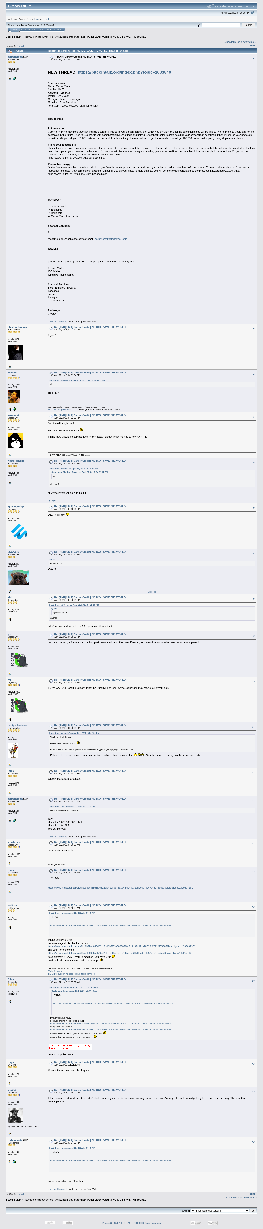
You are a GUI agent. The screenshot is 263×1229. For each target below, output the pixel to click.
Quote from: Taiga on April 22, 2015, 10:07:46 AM (72, 913)
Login (41, 30)
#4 (254, 417)
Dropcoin (152, 592)
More (60, 30)
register (47, 19)
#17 (253, 981)
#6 (254, 508)
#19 (253, 1091)
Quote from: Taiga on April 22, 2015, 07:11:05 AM (72, 806)
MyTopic (52, 501)
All (22, 46)
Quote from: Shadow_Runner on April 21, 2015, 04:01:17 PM (77, 380)
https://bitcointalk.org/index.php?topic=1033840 (124, 72)
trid (10, 597)
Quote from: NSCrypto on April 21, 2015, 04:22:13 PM (74, 605)
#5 (254, 462)
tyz (9, 634)
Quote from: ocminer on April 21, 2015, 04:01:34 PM (73, 468)
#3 (254, 374)
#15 (253, 871)
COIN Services (55, 971)
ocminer (12, 372)
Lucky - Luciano (17, 725)
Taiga (11, 770)
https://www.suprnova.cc (59, 409)
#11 (253, 727)
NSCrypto (13, 551)
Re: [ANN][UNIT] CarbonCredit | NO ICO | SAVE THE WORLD (90, 327)
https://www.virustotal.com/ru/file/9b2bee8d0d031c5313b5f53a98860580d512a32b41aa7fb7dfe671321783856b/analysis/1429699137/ (121, 946)
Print (252, 46)
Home (14, 30)
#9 (254, 636)
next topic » (249, 42)
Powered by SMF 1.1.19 (113, 1223)
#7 (254, 553)
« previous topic (233, 42)
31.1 (43, 25)
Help (23, 30)
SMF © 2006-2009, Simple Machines (144, 1223)
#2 (254, 329)
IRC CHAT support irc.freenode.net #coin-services (71, 974)
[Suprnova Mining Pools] (14, 409)
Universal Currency (57, 321)
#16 (253, 907)
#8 (254, 599)
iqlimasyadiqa (16, 506)
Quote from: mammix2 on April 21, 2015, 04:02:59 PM (74, 733)
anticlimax (14, 842)
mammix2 (13, 415)
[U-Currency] (14, 78)
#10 (253, 681)
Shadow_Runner (17, 327)
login (37, 19)
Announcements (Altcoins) (70, 36)
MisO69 (12, 1090)
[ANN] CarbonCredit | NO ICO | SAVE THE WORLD (116, 36)
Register (50, 30)
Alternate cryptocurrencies (38, 36)
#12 (253, 772)
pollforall (13, 905)
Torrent (49, 25)
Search (32, 30)
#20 (253, 1142)
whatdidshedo (16, 460)
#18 (253, 1064)
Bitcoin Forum (13, 36)
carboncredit (15, 56)
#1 (254, 58)
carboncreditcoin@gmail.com (111, 238)
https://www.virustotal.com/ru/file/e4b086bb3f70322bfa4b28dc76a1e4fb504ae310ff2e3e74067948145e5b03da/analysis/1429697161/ (120, 887)
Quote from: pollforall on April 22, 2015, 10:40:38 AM (73, 987)
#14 (253, 843)
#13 (253, 800)
